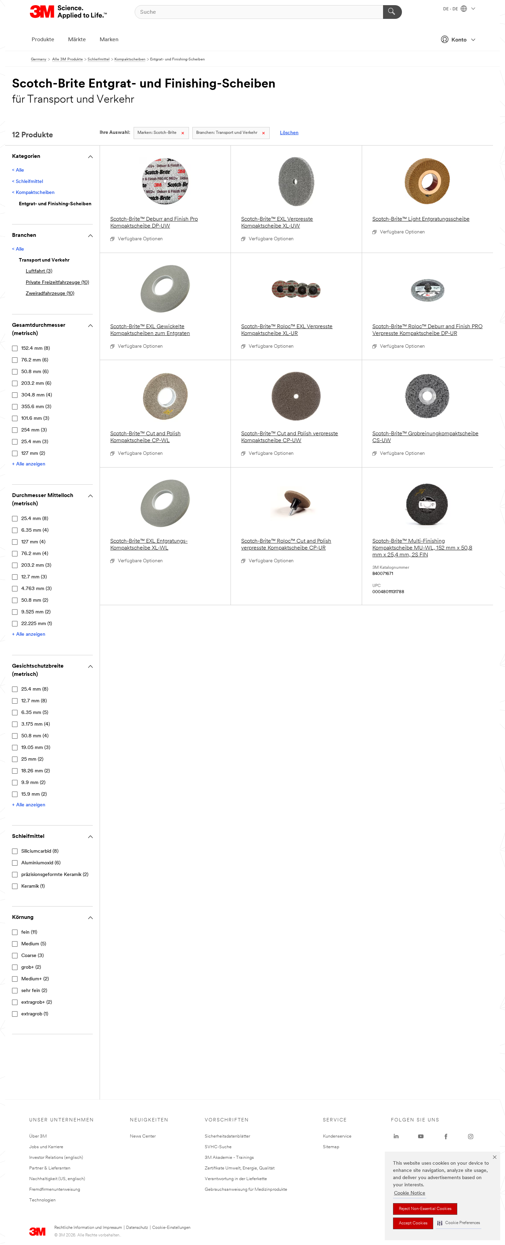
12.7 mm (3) (34, 577)
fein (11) (29, 932)
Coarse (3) (32, 955)
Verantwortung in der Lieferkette (236, 1179)
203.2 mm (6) (36, 383)
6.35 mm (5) (34, 712)
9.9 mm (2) (33, 782)
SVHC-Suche (218, 1147)
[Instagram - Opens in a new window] (470, 1136)
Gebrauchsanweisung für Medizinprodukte (246, 1189)
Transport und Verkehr (226, 133)
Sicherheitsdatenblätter (227, 1136)
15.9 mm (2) (34, 794)
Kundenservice (337, 1136)
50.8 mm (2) (34, 600)
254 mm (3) (34, 430)
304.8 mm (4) (36, 395)
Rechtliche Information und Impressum (88, 1228)
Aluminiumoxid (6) (40, 863)
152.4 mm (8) (35, 348)
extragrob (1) (34, 1014)
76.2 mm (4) (34, 553)
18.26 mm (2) (35, 771)
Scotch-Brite (157, 133)
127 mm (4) (33, 542)
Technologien (42, 1200)
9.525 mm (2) (35, 612)
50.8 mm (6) (34, 371)
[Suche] (392, 12)
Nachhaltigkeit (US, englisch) (57, 1179)
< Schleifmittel (27, 181)
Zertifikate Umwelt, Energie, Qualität (239, 1168)
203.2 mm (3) (36, 565)
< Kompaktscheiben (33, 192)
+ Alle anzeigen (28, 464)
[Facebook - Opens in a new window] (446, 1136)
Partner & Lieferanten (49, 1168)
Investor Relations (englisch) (56, 1157)
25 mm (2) (32, 759)
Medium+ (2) (35, 979)
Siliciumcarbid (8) (39, 851)
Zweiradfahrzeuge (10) (50, 293)
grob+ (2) (31, 967)
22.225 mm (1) (36, 623)
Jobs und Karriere (46, 1147)
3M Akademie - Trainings (229, 1157)
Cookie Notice (409, 1193)
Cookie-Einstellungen (171, 1228)
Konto (459, 40)
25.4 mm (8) (34, 518)
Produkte (43, 40)
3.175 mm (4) (35, 724)
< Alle (18, 170)
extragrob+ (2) (36, 1002)
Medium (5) (33, 944)
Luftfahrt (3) (39, 271)
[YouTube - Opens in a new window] (421, 1136)
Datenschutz (137, 1228)
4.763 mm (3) (36, 588)
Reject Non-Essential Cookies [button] (425, 1209)
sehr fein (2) (34, 990)
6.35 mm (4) (34, 530)
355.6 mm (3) (36, 407)
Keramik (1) (33, 886)
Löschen (289, 133)
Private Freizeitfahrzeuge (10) (57, 282)
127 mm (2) (33, 453)
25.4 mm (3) (34, 442)
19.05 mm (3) (35, 747)
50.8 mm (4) (34, 736)
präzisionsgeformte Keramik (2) (54, 874)
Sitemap (331, 1147)
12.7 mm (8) (34, 701)
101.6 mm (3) (35, 418)
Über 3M (38, 1136)
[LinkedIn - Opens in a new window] (396, 1136)
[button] (458, 1223)
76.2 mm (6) (34, 360)
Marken (109, 40)
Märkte (77, 40)
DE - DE (451, 9)
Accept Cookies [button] (413, 1223)
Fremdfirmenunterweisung (54, 1189)
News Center (143, 1136)
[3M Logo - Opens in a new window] (69, 12)
